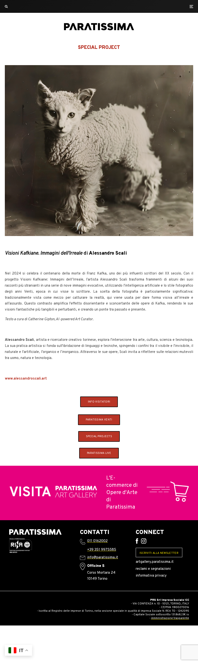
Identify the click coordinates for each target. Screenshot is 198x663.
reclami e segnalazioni (153, 569)
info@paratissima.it (102, 557)
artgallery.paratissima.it (155, 562)
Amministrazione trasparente (170, 618)
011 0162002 (97, 541)
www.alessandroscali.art (26, 378)
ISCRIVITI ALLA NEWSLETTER (159, 553)
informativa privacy (151, 575)
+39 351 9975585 (101, 550)
